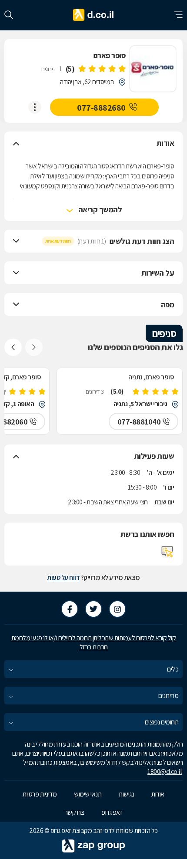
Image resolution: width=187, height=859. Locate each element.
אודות (157, 794)
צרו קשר (74, 812)
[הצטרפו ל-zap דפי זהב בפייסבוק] (69, 609)
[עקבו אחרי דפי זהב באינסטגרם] (117, 609)
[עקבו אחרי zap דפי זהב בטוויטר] (93, 609)
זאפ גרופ (111, 812)
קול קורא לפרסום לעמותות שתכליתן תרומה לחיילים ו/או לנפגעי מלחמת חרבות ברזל (93, 642)
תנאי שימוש (87, 794)
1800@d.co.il (164, 771)
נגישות (126, 794)
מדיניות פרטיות (40, 794)
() (70, 69)
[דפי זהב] (93, 15)
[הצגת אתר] (167, 551)
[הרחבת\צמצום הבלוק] (16, 143)
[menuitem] (93, 669)
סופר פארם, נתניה (151, 377)
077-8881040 (139, 422)
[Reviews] (102, 69)
